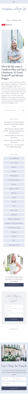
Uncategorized (14, 245)
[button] (14, 2)
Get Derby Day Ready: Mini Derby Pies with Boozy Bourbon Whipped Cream (14, 124)
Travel (14, 236)
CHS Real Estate (14, 180)
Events (14, 184)
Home (14, 202)
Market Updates (14, 219)
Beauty (14, 167)
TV (14, 241)
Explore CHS (14, 189)
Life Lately (14, 210)
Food (14, 197)
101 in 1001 (14, 163)
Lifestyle (14, 215)
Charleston (14, 176)
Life (14, 206)
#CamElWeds (14, 158)
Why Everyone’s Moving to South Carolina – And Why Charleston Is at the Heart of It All (14, 131)
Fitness (14, 193)
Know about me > (14, 284)
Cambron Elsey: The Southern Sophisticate (14, 9)
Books (14, 171)
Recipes (14, 232)
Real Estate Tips (14, 228)
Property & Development (14, 223)
